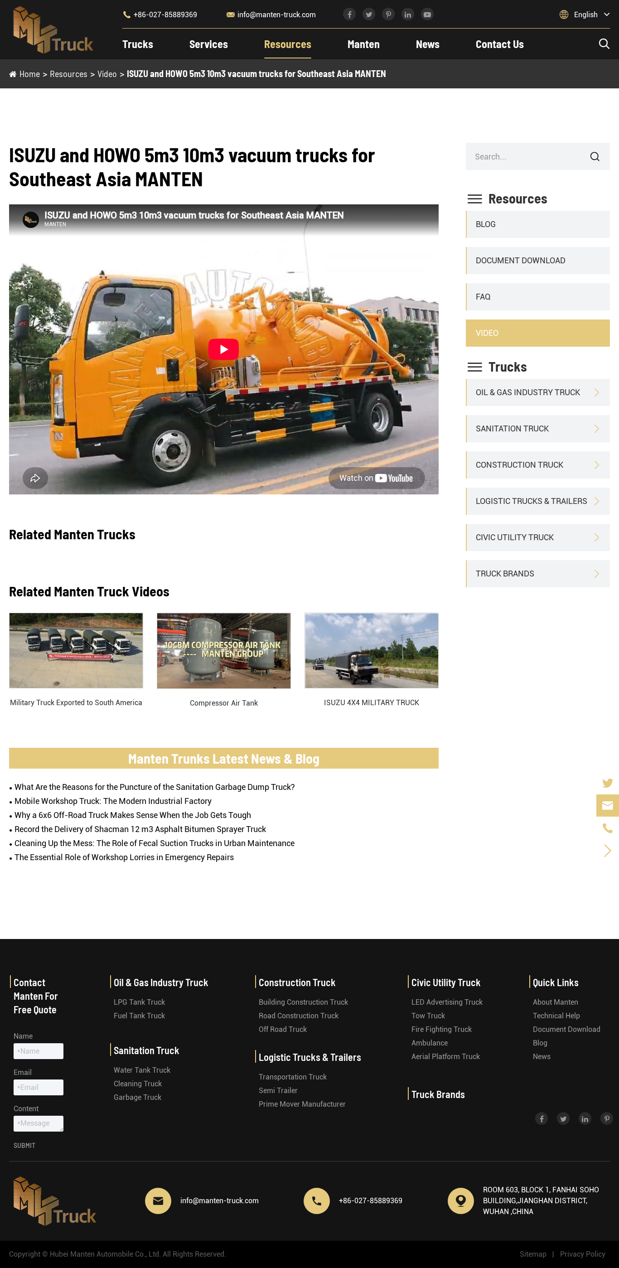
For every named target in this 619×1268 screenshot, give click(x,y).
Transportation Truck (293, 1077)
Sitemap (533, 1254)
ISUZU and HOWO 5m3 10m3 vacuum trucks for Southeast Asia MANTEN (256, 73)
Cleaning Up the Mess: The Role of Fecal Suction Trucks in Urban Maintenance (155, 843)
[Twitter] (607, 783)
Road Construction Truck (299, 1015)
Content (26, 1108)
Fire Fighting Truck (441, 1029)
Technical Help (556, 1015)
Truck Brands (505, 573)
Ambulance (429, 1043)
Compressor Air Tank (224, 703)
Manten (364, 43)
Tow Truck (428, 1015)
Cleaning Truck (138, 1083)
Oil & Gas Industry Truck (528, 392)
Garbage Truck (137, 1097)
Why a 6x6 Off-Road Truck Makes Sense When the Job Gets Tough (133, 815)
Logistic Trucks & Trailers (531, 501)
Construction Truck (519, 464)
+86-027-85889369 (159, 14)
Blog (486, 224)
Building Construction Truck (303, 1002)
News (428, 43)
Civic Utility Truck (515, 537)
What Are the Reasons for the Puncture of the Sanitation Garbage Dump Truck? (155, 787)
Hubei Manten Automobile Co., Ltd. (105, 1254)
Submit (24, 1145)
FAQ (483, 296)
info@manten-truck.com (271, 14)
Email (23, 1072)
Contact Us (500, 43)
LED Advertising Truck (447, 1002)
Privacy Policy (582, 1254)
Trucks (137, 43)
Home (29, 73)
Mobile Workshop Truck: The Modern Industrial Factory (113, 801)
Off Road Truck (283, 1029)
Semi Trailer (278, 1090)
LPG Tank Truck (139, 1002)
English (586, 14)
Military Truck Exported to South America (76, 702)
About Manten (555, 1002)
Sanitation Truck (512, 428)
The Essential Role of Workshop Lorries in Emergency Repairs (124, 857)
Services (208, 43)
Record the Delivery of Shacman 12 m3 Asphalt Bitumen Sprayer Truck (140, 829)
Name (23, 1036)
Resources (287, 43)
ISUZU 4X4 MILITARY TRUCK (371, 702)
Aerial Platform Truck (445, 1056)
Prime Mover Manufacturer (302, 1104)
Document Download (521, 260)
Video (107, 73)
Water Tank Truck (142, 1070)
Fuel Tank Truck (139, 1015)
